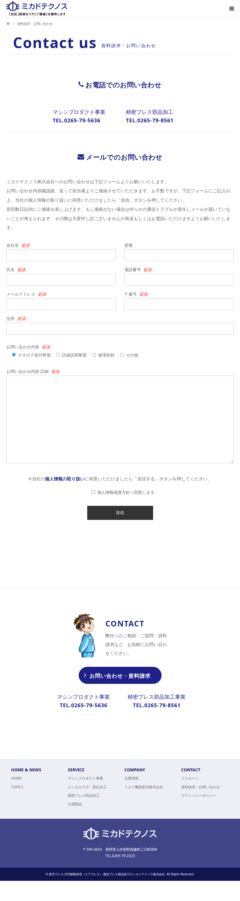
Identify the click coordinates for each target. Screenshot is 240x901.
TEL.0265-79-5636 (76, 120)
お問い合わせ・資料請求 (120, 675)
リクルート (190, 778)
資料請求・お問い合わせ (200, 786)
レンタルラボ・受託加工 (87, 786)
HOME (16, 778)
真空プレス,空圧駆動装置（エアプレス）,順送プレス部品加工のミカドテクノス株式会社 (107, 874)
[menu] (231, 9)
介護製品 (75, 803)
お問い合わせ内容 (28, 347)
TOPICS (17, 786)
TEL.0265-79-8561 (150, 120)
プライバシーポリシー (198, 795)
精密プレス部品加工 (84, 795)
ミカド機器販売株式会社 (143, 786)
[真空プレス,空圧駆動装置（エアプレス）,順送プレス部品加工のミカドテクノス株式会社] (36, 8)
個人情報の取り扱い (65, 479)
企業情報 (131, 778)
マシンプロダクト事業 (85, 778)
